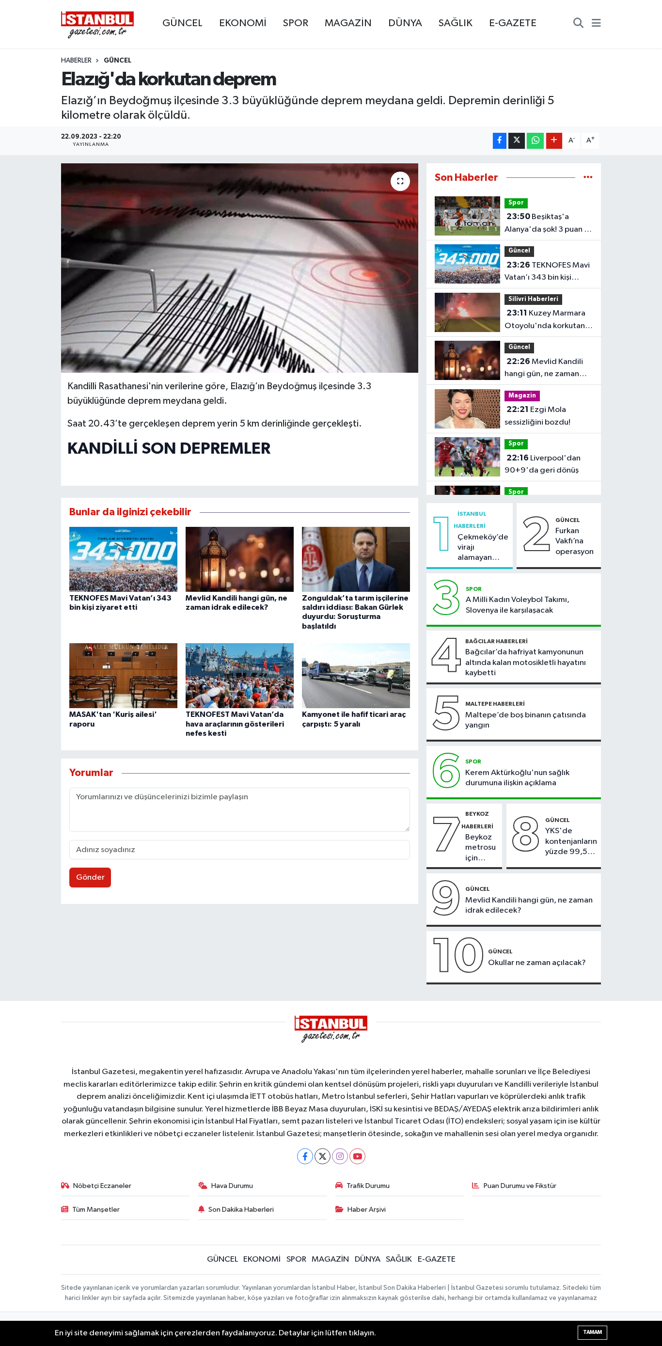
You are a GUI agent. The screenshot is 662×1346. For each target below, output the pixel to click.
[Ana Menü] (596, 24)
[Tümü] (588, 178)
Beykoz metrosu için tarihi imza (480, 848)
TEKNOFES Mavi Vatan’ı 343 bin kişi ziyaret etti (547, 272)
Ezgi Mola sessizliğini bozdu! (537, 416)
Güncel (117, 60)
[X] (323, 1156)
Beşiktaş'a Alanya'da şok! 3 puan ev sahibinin (548, 224)
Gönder (90, 877)
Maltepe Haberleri (495, 704)
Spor (516, 203)
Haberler (76, 60)
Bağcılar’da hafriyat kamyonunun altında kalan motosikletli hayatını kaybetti (525, 662)
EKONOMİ (243, 23)
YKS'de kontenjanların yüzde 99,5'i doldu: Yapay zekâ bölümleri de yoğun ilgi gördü (571, 842)
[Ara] (578, 24)
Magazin (522, 396)
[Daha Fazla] (554, 141)
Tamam (592, 1332)
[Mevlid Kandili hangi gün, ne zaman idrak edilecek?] (240, 559)
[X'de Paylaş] (516, 141)
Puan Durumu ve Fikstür (520, 1185)
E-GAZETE (512, 23)
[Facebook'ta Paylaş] (499, 141)
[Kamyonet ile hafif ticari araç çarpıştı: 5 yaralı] (356, 675)
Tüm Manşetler (96, 1209)
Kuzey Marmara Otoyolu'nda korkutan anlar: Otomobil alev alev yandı (544, 320)
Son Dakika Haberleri (241, 1209)
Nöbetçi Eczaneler (102, 1185)
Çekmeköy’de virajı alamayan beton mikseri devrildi (482, 548)
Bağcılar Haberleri (496, 641)
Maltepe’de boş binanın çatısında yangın (525, 720)
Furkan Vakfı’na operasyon (574, 541)
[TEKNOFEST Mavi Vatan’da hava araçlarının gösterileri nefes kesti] (240, 675)
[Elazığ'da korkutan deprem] (239, 268)
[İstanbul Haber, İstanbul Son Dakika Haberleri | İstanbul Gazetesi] (97, 24)
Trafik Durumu (368, 1185)
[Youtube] (357, 1156)
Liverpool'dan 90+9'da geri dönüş (542, 464)
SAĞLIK (456, 23)
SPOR (295, 23)
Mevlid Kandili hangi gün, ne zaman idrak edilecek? (543, 368)
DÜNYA (405, 23)
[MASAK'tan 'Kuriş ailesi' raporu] (123, 675)
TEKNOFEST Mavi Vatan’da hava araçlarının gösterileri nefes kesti (235, 724)
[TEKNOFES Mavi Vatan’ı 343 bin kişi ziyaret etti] (123, 559)
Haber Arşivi (366, 1209)
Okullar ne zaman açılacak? (537, 963)
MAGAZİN (348, 23)
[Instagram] (340, 1156)
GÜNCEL (182, 23)
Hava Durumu (232, 1185)
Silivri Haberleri (533, 299)
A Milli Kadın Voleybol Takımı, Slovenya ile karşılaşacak (517, 605)
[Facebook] (305, 1156)
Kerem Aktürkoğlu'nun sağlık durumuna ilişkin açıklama (517, 778)
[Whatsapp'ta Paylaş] (535, 141)
